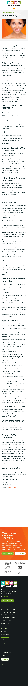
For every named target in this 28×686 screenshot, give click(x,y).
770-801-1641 (12, 487)
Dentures (3, 639)
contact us (20, 553)
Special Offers (5, 647)
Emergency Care (5, 631)
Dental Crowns (5, 634)
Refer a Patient (5, 649)
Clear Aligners (5, 637)
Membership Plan (6, 652)
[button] (14, 8)
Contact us (4, 655)
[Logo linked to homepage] (9, 584)
